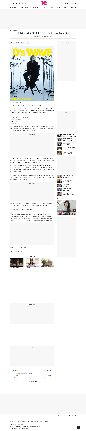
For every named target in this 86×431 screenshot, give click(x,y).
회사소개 (12, 426)
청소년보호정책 (25, 426)
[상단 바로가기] (78, 427)
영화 (51, 7)
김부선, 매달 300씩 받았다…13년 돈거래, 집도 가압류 (68, 140)
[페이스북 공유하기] (14, 42)
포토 (65, 7)
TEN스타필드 (24, 7)
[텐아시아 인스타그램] (22, 3)
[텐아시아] (44, 3)
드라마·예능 (35, 7)
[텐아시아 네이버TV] (13, 3)
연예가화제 (13, 7)
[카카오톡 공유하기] (11, 42)
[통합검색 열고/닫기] (75, 3)
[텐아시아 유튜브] (10, 3)
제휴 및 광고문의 (32, 426)
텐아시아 (16, 428)
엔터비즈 (73, 7)
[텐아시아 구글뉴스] (28, 3)
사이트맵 (38, 426)
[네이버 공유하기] (19, 42)
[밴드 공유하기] (21, 42)
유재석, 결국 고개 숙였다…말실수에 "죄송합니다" (67, 190)
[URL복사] (24, 42)
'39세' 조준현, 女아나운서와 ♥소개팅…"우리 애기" (68, 186)
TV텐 (58, 7)
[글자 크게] (26, 42)
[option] (66, 206)
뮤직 (44, 7)
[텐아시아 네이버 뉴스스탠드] (25, 3)
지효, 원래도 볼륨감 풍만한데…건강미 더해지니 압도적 (68, 177)
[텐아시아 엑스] (19, 3)
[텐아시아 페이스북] (16, 3)
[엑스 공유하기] (16, 42)
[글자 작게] (28, 42)
